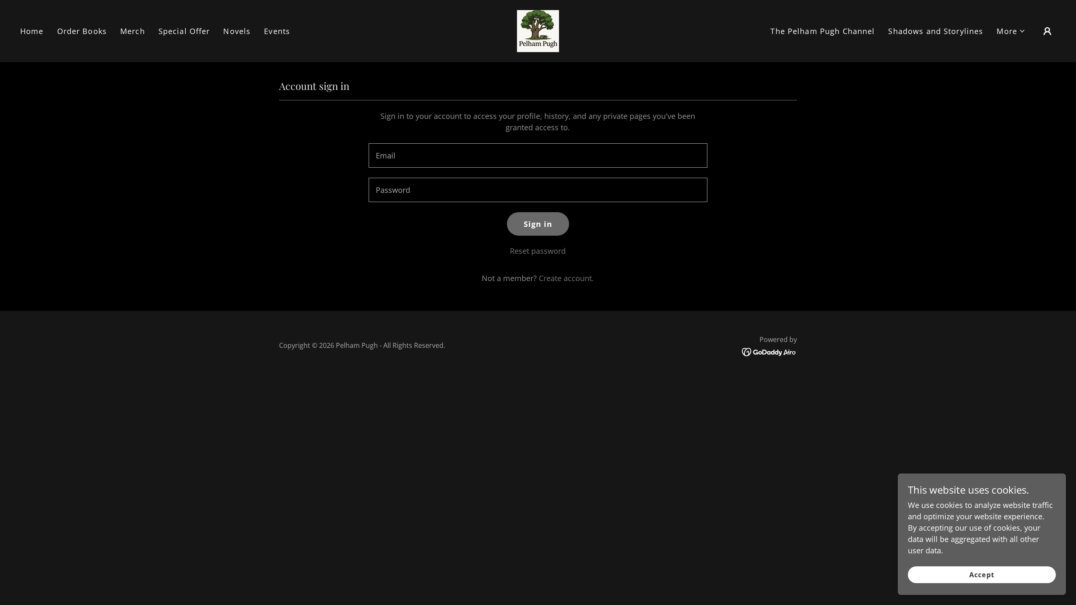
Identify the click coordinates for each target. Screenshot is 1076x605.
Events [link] (277, 31)
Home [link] (32, 31)
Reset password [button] (538, 251)
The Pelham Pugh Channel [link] (822, 31)
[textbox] (538, 155)
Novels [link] (237, 31)
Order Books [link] (82, 31)
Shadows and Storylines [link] (935, 31)
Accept (981, 574)
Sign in (538, 224)
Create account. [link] (566, 278)
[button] (1011, 31)
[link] (538, 30)
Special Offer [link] (184, 31)
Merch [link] (132, 31)
